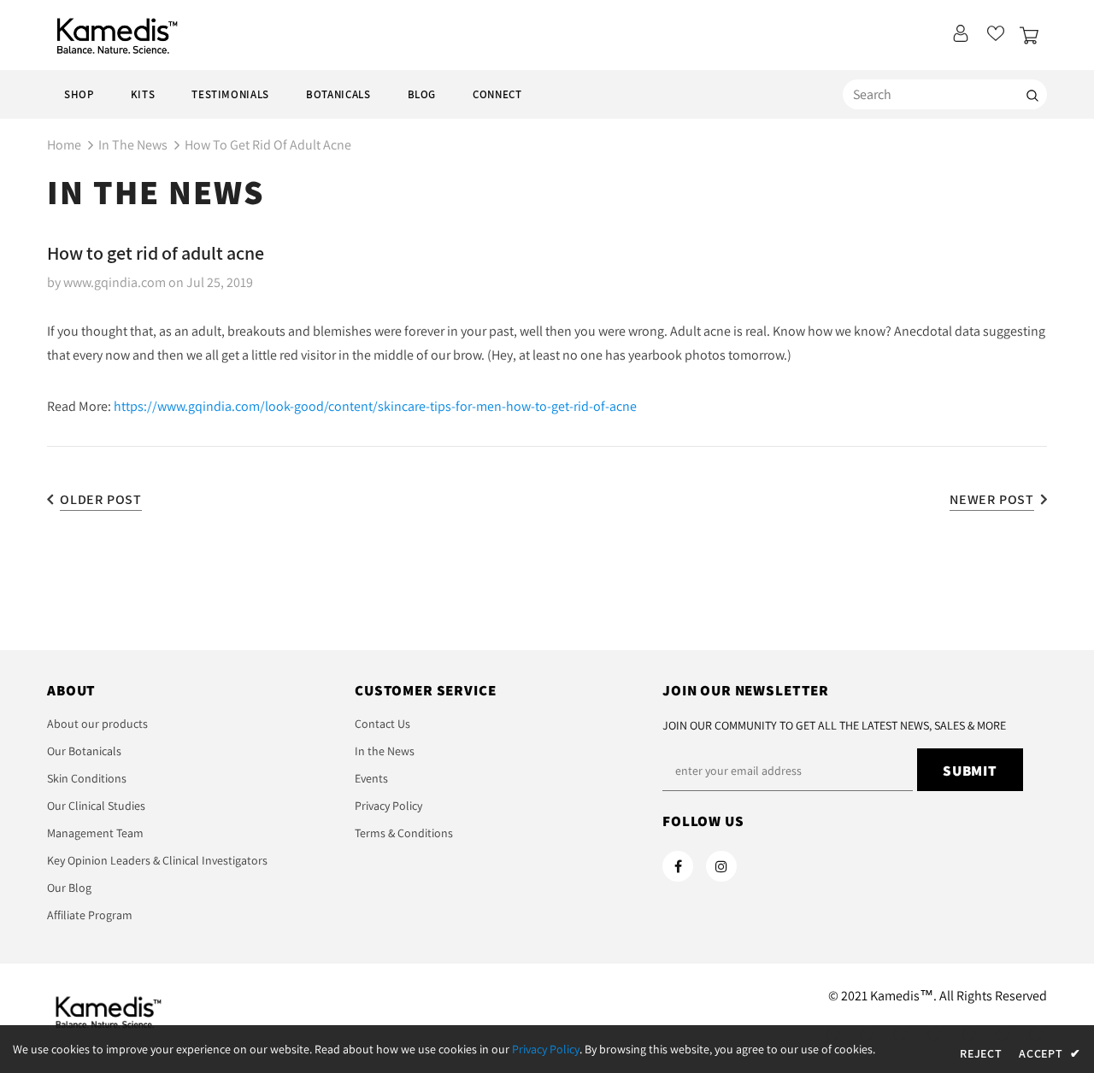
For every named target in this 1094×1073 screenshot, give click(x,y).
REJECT (981, 1053)
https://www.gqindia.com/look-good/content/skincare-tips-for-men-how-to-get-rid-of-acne (375, 406)
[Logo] (112, 35)
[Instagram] (721, 866)
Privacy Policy (545, 1049)
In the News (133, 145)
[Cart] (1033, 37)
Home (64, 145)
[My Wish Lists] (995, 38)
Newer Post (992, 499)
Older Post (101, 499)
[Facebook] (677, 866)
